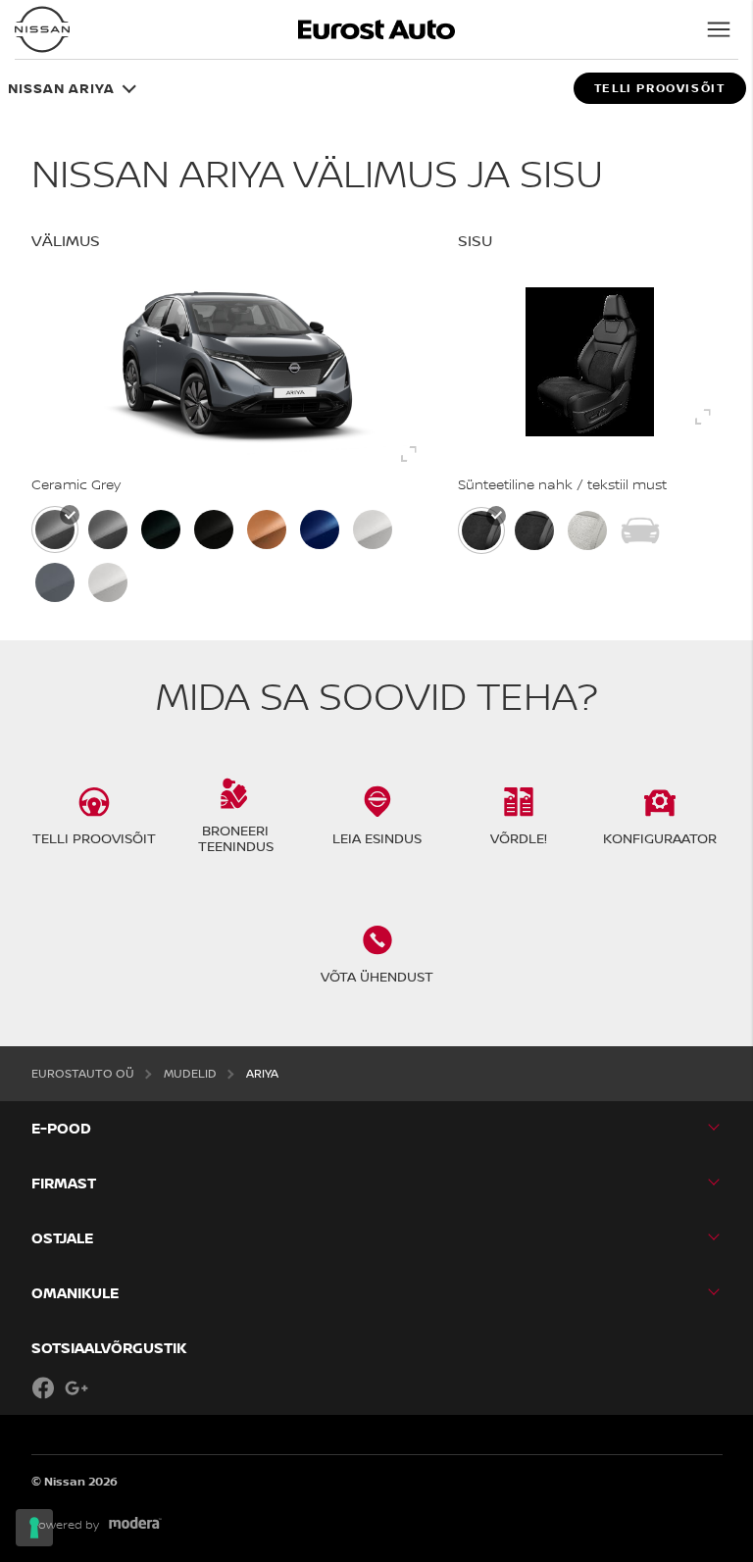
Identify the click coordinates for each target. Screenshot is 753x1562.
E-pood (61, 1128)
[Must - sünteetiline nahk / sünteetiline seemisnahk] (534, 530)
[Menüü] (718, 29)
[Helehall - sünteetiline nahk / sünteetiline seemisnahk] (587, 530)
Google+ (76, 1387)
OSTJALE (62, 1238)
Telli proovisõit (660, 88)
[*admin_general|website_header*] (42, 29)
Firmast (63, 1183)
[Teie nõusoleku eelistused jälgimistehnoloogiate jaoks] (34, 1527)
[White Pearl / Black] (372, 529)
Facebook (43, 1387)
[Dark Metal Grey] (107, 529)
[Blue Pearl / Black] (319, 529)
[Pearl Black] (213, 529)
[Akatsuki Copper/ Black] (266, 529)
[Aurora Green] (160, 529)
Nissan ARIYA (61, 87)
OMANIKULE (75, 1293)
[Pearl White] (107, 582)
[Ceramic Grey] (54, 529)
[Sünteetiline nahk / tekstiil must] (481, 530)
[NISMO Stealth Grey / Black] (54, 582)
